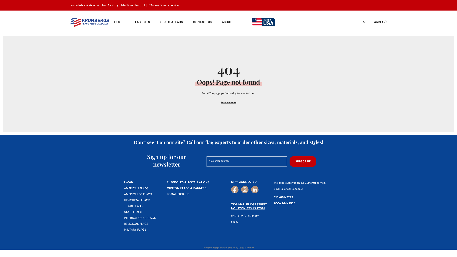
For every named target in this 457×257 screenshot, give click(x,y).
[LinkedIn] (254, 189)
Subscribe (303, 161)
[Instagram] (244, 189)
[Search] (338, 21)
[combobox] (335, 21)
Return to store (228, 102)
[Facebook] (234, 189)
